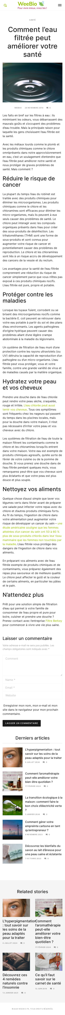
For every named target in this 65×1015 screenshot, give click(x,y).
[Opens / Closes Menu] (60, 5)
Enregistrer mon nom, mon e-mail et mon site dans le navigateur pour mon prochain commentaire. (30, 710)
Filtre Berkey (54, 620)
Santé (32, 20)
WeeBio (18, 108)
